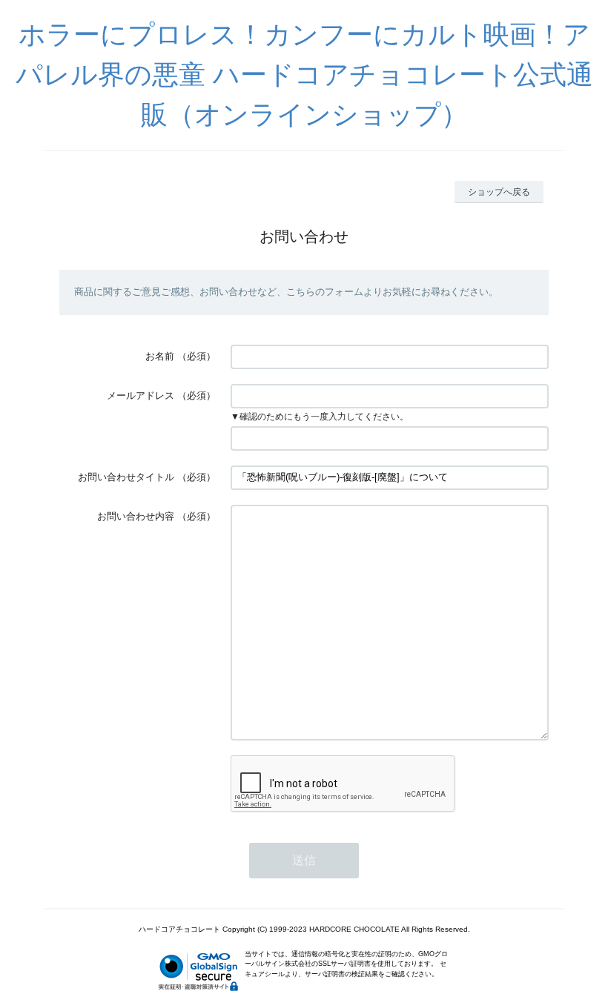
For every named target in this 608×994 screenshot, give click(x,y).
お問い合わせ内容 (135, 516)
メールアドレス (140, 395)
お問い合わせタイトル (126, 477)
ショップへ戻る (499, 192)
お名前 (159, 356)
